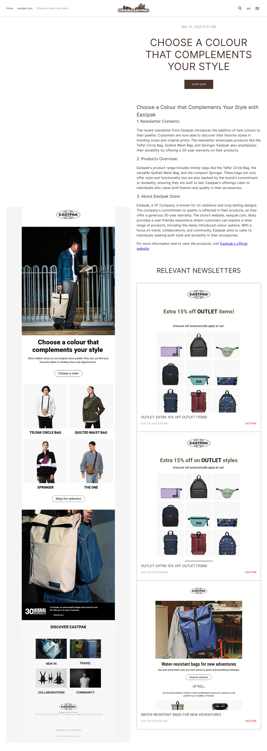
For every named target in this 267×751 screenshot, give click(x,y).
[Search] (240, 8)
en (249, 8)
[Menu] (257, 8)
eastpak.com (24, 8)
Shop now (199, 84)
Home (9, 8)
